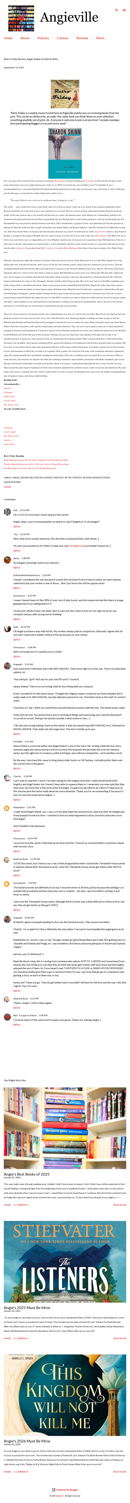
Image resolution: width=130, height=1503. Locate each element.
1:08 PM (26, 558)
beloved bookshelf (41, 477)
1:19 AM (29, 664)
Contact (62, 38)
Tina (15, 534)
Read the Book (20, 859)
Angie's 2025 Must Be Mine (27, 1307)
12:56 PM (25, 534)
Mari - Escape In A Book (25, 1015)
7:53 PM (32, 883)
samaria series (101, 477)
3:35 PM (31, 807)
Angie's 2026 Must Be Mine (27, 1441)
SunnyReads (19, 883)
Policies (43, 38)
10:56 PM (25, 627)
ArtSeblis (18, 741)
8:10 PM (34, 998)
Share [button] (7, 487)
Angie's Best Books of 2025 (27, 1174)
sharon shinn (12, 482)
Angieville (59, 1496)
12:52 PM (24, 510)
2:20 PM (46, 575)
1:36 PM (28, 776)
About (24, 38)
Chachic (17, 776)
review (87, 477)
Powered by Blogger (67, 1489)
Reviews (82, 38)
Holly (15, 627)
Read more (119, 1204)
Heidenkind (19, 807)
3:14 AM (29, 741)
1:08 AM (32, 647)
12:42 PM (29, 917)
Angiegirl (17, 664)
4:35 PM (32, 595)
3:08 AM (43, 1015)
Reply (16, 526)
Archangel (8, 427)
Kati (15, 510)
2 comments (20, 1204)
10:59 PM (32, 838)
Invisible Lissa (76, 545)
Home (8, 38)
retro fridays (73, 477)
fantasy (59, 477)
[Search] (117, 6)
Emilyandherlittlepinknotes (26, 575)
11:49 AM (35, 859)
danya (16, 558)
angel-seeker (21, 477)
